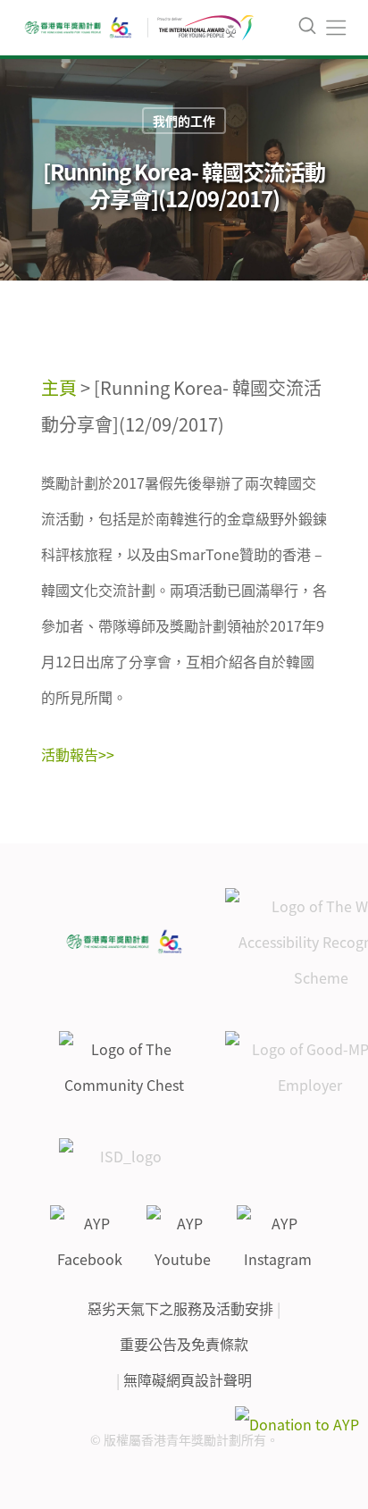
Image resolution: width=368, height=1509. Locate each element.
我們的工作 (184, 121)
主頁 (59, 387)
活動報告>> (77, 754)
